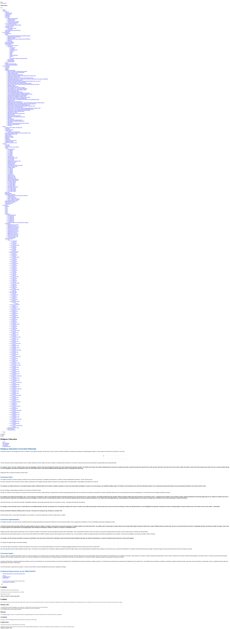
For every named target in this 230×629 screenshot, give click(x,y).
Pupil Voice (7, 192)
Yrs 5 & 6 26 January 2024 (15, 343)
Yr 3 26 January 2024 (14, 339)
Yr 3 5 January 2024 (14, 358)
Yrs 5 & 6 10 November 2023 (15, 388)
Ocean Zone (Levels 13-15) (13, 235)
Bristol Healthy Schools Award (11, 200)
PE (10, 57)
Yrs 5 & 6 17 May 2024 (14, 282)
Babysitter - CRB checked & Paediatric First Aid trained (18, 123)
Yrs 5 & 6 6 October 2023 (15, 406)
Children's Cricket (11, 100)
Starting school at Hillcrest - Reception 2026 (13, 127)
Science (11, 56)
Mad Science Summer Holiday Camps (15, 79)
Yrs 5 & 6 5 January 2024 (15, 362)
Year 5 (6, 211)
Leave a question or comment (13, 199)
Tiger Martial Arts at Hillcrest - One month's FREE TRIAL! (19, 97)
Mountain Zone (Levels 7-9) (13, 233)
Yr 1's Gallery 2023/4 (12, 187)
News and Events (6, 65)
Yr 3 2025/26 (10, 170)
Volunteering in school (9, 26)
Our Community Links (12, 28)
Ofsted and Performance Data (10, 63)
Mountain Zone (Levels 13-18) (13, 226)
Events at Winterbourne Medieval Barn (15, 91)
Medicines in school (9, 136)
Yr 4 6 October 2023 (14, 408)
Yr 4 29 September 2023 (14, 414)
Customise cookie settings (14, 596)
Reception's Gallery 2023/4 (13, 186)
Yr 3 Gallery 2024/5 (11, 183)
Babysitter (10, 117)
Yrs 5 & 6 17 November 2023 (15, 382)
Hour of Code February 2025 (13, 179)
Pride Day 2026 (11, 156)
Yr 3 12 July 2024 (13, 240)
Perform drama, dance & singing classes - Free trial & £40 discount (20, 77)
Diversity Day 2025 (11, 176)
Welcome (7, 11)
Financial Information (9, 43)
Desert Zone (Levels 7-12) (13, 225)
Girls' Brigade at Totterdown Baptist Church (16, 121)
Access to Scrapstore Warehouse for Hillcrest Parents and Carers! (20, 94)
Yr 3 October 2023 (13, 403)
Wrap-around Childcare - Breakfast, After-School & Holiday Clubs (18, 132)
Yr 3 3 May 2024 (13, 291)
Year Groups (5, 205)
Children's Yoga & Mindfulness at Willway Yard (17, 96)
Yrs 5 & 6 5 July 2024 (14, 251)
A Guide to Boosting (12, 237)
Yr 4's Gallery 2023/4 (12, 191)
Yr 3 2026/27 (10, 152)
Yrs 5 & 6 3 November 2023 (15, 395)
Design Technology (13, 49)
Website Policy (6, 577)
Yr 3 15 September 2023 (14, 423)
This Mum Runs (11, 118)
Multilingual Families (9, 141)
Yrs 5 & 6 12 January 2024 (15, 356)
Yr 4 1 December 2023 (14, 367)
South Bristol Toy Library (12, 112)
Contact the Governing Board (13, 21)
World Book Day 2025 (12, 178)
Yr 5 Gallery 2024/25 (12, 181)
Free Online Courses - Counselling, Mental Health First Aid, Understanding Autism (23, 99)
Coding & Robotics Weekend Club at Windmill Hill (17, 95)
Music (11, 53)
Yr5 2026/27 (10, 154)
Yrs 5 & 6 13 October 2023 (15, 401)
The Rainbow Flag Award (10, 194)
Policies (6, 62)
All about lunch (8, 130)
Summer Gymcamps (11, 85)
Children (4, 143)
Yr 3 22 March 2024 (14, 306)
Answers (14, 241)
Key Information (6, 32)
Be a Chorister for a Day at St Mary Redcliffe (16, 87)
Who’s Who (7, 16)
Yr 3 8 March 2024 (13, 319)
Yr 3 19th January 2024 (14, 345)
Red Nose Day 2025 (11, 177)
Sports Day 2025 (11, 174)
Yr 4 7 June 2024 (13, 274)
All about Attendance (9, 129)
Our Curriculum (8, 44)
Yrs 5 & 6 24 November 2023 (15, 375)
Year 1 (6, 207)
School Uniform (8, 135)
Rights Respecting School (10, 201)
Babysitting (10, 125)
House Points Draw (11, 164)
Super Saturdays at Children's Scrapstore (15, 106)
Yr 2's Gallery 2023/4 (12, 189)
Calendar (7, 68)
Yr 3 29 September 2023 (14, 412)
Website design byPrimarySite (9, 582)
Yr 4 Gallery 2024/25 (12, 182)
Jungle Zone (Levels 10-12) (13, 234)
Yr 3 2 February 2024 (14, 332)
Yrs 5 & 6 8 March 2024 (14, 323)
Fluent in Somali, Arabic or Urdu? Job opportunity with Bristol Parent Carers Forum (23, 84)
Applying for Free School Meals (14, 131)
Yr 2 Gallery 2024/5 (11, 184)
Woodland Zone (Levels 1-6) (13, 224)
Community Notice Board (10, 70)
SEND (6, 34)
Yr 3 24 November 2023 (14, 371)
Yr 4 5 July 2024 (13, 249)
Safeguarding (7, 31)
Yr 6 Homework (11, 221)
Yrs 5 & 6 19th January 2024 (15, 349)
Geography (12, 50)
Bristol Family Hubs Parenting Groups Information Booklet (19, 35)
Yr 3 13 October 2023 (14, 397)
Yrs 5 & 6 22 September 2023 (15, 418)
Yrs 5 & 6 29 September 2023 (15, 410)
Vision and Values (8, 13)
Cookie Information (6, 576)
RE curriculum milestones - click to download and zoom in (14, 573)
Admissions (7, 15)
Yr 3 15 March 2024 (14, 313)
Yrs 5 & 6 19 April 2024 (14, 304)
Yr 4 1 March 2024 (13, 328)
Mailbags (7, 69)
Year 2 (6, 208)
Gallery (6, 148)
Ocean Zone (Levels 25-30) (13, 228)
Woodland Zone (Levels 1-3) (13, 231)
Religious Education (14, 55)
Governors (7, 17)
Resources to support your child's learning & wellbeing (18, 222)
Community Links (8, 27)
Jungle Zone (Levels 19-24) (13, 227)
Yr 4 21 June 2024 (13, 261)
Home (4, 9)
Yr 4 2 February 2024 (14, 334)
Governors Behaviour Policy (13, 22)
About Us (5, 10)
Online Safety (7, 139)
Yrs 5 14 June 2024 (13, 270)
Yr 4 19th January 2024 (14, 347)
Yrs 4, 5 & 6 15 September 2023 (16, 425)
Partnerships (10, 29)
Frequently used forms (9, 137)
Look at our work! (11, 428)
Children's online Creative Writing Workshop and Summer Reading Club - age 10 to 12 (24, 81)
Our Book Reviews (11, 196)
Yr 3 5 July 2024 (13, 247)
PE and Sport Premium (9, 42)
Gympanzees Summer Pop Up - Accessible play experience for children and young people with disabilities (28, 78)
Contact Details (8, 14)
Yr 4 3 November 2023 (14, 393)
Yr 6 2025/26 (10, 173)
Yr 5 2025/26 (10, 172)
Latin (11, 54)
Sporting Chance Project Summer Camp (15, 74)
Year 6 (6, 212)
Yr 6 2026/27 (10, 155)
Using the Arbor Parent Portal (10, 140)
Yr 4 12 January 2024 (14, 354)
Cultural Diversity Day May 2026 (14, 160)
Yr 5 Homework (11, 220)
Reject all (2, 596)
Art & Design (12, 47)
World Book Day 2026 (12, 162)
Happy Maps (10, 41)
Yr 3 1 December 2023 (14, 369)
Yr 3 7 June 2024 (13, 272)
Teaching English (11, 60)
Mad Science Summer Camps (13, 90)
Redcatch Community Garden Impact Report (16, 113)
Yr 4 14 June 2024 (13, 267)
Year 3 (6, 209)
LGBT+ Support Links (12, 197)
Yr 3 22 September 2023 (14, 416)
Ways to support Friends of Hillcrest (14, 24)
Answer (13, 298)
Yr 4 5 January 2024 (14, 360)
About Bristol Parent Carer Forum (14, 36)
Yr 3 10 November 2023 (14, 384)
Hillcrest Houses (8, 193)
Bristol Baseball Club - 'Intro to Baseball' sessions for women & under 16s (22, 103)
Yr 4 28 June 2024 (13, 254)
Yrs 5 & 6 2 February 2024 (15, 336)
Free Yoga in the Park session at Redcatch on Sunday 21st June (20, 83)
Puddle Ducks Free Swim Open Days (15, 101)
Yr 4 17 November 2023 (14, 380)
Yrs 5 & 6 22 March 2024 (15, 308)
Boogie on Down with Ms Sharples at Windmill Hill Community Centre (21, 105)
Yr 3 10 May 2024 (13, 285)
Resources (10, 40)
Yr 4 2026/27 (10, 153)
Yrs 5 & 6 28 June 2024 (14, 257)
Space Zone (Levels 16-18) (13, 236)
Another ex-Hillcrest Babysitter (13, 124)
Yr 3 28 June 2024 (13, 252)
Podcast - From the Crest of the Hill (12, 146)
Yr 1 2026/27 (10, 150)
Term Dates (7, 67)
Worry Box (7, 144)
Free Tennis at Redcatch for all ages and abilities (17, 82)
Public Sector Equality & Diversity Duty (13, 30)
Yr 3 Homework (11, 218)
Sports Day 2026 (11, 159)
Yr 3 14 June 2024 (13, 265)
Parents (4, 126)
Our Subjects (10, 46)
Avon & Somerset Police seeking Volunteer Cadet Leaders (19, 92)
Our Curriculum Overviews (13, 45)
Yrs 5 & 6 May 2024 (14, 294)
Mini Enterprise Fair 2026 (12, 157)
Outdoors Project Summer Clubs (14, 76)
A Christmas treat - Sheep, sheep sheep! (15, 165)
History (11, 51)
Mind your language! (9, 238)
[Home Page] (3, 3)
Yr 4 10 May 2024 (13, 287)
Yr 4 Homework (11, 219)
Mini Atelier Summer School (13, 86)
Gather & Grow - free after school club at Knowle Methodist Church (21, 109)
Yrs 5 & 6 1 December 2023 (15, 365)
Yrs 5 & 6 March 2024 (14, 317)
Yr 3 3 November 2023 (14, 390)
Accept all (7, 596)
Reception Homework (12, 214)
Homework (7, 213)
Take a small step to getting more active (15, 119)
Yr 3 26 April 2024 (13, 296)
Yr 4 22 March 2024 (14, 311)
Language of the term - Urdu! (13, 427)
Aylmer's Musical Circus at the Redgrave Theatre (17, 89)
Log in (4, 431)
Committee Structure (11, 19)
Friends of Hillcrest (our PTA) (11, 23)
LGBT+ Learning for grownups (14, 198)
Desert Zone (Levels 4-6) (12, 232)
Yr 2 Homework (11, 217)
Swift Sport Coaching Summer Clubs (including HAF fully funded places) (22, 75)
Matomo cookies (6, 614)
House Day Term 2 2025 (12, 166)
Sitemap (4, 575)
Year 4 (6, 210)
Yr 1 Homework (11, 216)
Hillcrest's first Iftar (11, 163)
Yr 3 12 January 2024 (14, 352)
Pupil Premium (8, 33)
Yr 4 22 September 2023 (14, 421)
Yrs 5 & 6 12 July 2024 (14, 245)
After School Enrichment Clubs (11, 133)
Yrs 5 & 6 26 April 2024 (14, 301)
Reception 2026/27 (11, 149)
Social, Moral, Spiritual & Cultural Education (18, 58)
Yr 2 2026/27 (10, 151)
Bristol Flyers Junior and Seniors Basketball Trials (17, 98)
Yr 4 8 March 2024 (13, 321)
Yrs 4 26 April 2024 (14, 299)
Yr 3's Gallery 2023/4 (12, 190)
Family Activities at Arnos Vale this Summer (16, 72)
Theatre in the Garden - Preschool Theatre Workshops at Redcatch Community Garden (24, 108)
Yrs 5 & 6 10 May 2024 (14, 289)
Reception (7, 206)
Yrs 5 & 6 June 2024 (14, 263)
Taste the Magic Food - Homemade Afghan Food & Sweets (19, 110)
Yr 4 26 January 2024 (14, 341)
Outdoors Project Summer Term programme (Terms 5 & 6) (19, 104)
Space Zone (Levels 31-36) (13, 230)
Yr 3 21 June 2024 (13, 259)
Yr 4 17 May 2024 (13, 280)
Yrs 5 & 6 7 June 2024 (14, 276)
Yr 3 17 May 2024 (13, 278)
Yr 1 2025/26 (10, 168)
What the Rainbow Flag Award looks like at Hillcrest (18, 195)
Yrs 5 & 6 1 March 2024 (14, 330)
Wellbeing (7, 138)
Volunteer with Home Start (13, 73)
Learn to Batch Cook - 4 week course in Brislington (17, 88)
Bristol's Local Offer (11, 37)
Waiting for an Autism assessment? (14, 115)
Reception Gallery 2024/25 (13, 180)
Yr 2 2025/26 (10, 169)
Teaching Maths (11, 59)
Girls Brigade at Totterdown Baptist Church (16, 111)
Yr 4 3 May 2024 (13, 292)
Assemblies (7, 145)
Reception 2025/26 (11, 167)
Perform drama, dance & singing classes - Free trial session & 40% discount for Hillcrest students (26, 102)
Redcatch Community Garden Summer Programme (17, 71)
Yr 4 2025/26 (10, 171)
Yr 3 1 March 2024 (13, 326)
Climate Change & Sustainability (11, 64)
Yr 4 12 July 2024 (13, 243)
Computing (12, 48)
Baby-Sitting (10, 122)
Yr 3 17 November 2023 (14, 377)
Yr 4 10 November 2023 (14, 386)
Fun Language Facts (11, 429)
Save (11, 627)
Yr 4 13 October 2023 (14, 399)
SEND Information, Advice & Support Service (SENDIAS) (19, 38)
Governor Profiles (11, 20)
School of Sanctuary (9, 203)
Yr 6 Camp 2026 (11, 158)
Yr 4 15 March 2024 (14, 315)
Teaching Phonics (11, 61)
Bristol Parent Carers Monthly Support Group (16, 116)
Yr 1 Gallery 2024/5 (11, 185)
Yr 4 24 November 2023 (14, 373)
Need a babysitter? (11, 114)
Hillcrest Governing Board (13, 18)
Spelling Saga (7, 223)
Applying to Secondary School (11, 142)
